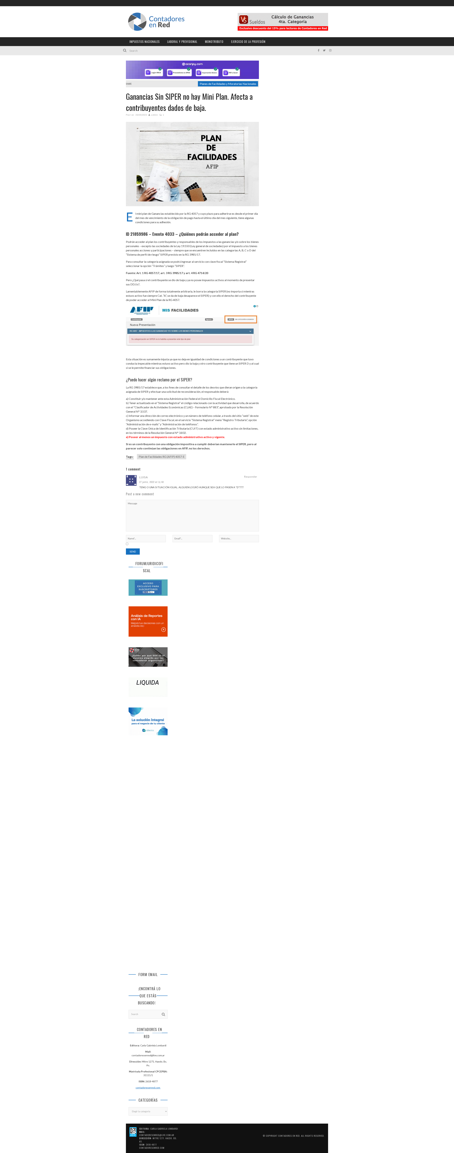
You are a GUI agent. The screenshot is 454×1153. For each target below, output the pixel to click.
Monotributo (214, 42)
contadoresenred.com (148, 1087)
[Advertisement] (148, 797)
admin (154, 114)
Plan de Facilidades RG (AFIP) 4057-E (161, 456)
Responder (250, 476)
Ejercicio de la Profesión (248, 42)
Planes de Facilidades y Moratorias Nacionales (228, 83)
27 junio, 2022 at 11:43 (151, 482)
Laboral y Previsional (182, 42)
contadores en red (289, 1135)
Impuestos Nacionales (144, 42)
